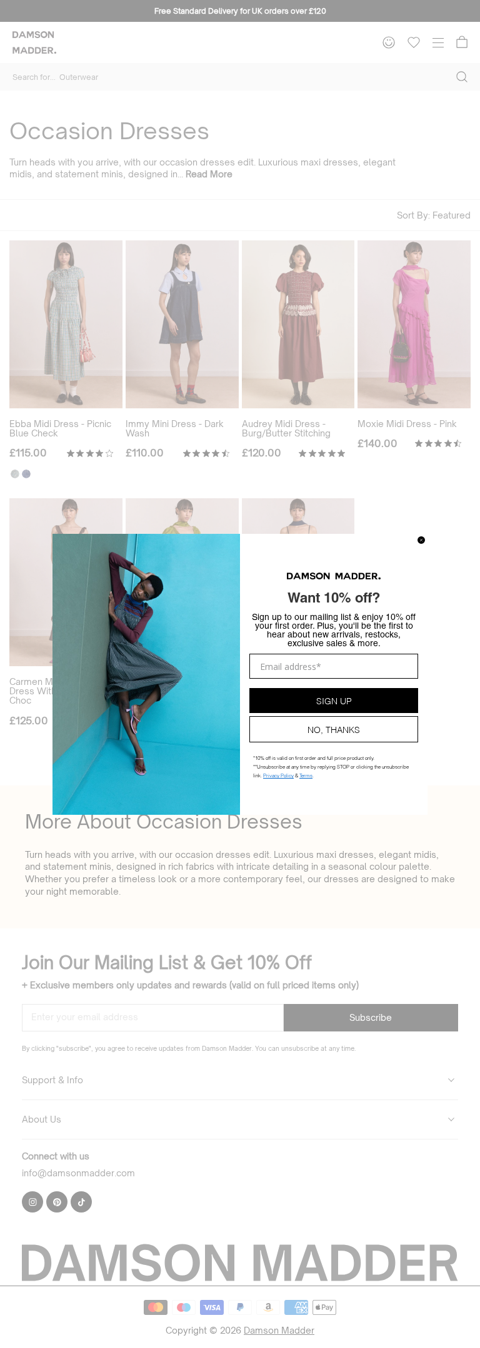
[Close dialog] (421, 540)
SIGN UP (334, 700)
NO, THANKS (334, 729)
